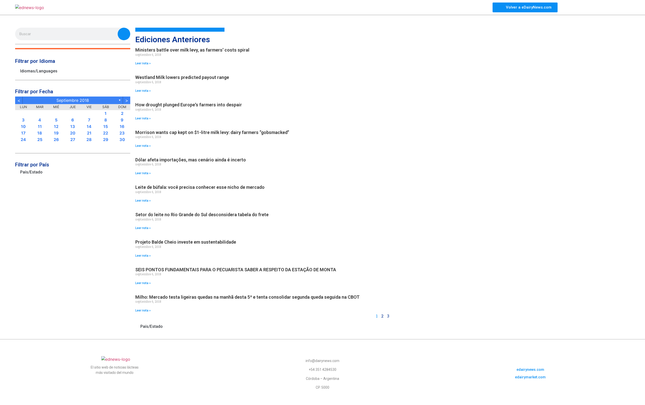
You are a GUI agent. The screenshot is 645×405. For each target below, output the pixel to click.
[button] (72, 48)
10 (23, 126)
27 (72, 139)
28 (89, 139)
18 (39, 133)
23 (122, 133)
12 (56, 126)
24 (23, 139)
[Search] (124, 34)
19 (56, 133)
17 (23, 133)
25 (39, 139)
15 (105, 126)
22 (105, 133)
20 (72, 133)
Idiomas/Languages (38, 71)
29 (105, 139)
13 (72, 126)
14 (89, 126)
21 (89, 133)
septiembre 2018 (72, 100)
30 (122, 139)
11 (40, 126)
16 (122, 126)
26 (56, 139)
